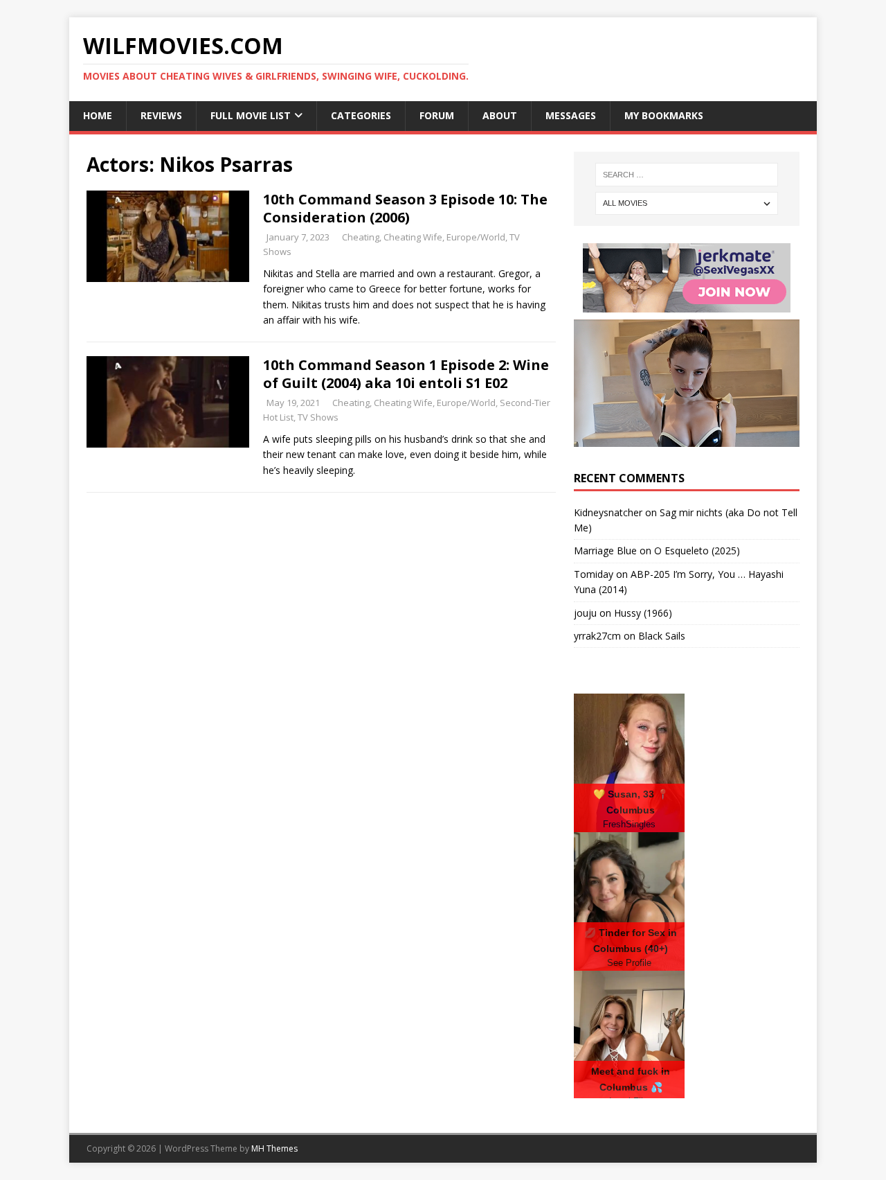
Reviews (161, 115)
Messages (570, 115)
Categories (361, 115)
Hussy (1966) (643, 612)
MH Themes (274, 1148)
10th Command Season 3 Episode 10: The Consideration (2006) (405, 208)
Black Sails (661, 635)
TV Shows (318, 417)
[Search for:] (686, 174)
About (499, 115)
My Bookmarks (663, 115)
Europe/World (475, 237)
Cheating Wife (412, 237)
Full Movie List (250, 115)
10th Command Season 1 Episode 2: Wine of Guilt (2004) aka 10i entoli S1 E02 (406, 373)
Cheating (360, 237)
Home (97, 115)
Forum (436, 115)
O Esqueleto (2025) (697, 550)
